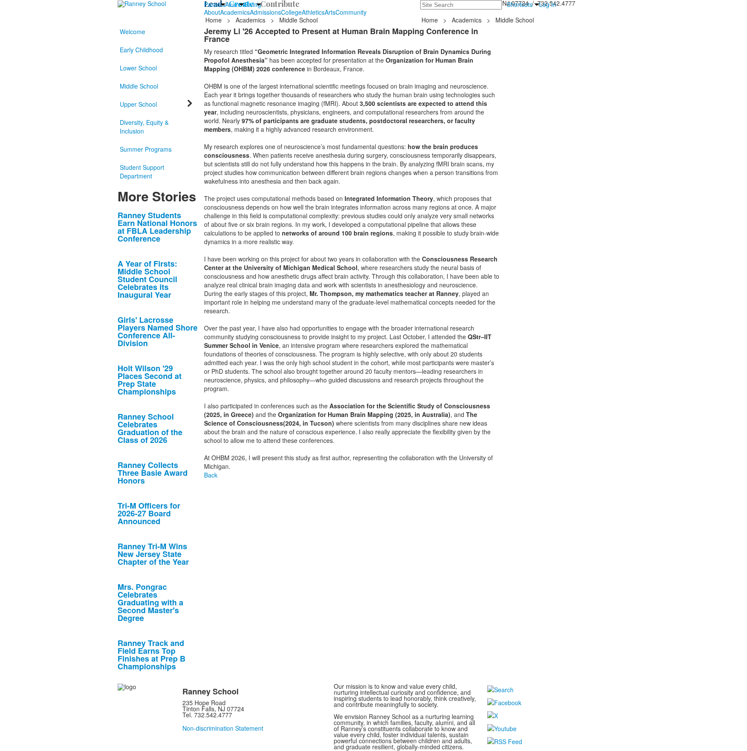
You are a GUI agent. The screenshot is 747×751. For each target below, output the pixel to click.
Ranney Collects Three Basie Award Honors (153, 472)
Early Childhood (141, 49)
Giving (252, 4)
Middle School (139, 86)
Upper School (138, 104)
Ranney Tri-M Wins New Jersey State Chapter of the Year (153, 554)
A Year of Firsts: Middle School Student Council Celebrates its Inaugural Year (147, 279)
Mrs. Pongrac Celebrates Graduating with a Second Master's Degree (150, 602)
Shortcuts (520, 4)
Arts (330, 12)
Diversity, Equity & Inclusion (144, 126)
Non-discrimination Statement (222, 728)
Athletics (313, 12)
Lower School (138, 68)
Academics (235, 12)
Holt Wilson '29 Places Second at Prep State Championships (150, 380)
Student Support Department (142, 171)
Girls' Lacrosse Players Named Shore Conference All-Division (158, 331)
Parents (214, 4)
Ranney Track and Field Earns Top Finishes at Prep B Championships (151, 654)
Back (210, 475)
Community (351, 12)
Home (214, 20)
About (212, 12)
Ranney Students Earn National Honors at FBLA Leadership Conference (157, 227)
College (291, 12)
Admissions (265, 12)
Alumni (234, 4)
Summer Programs (146, 149)
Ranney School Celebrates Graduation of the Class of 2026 (150, 428)
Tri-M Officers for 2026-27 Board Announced (149, 513)
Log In (547, 4)
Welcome (132, 31)
